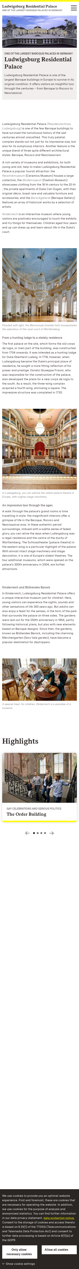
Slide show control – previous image (27, 833)
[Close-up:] (39, 680)
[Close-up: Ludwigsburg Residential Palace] (39, 31)
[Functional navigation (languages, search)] (74, 8)
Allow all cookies (56, 1249)
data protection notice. (59, 1218)
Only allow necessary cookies (19, 1252)
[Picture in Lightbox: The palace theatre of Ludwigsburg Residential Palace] (39, 449)
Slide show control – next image (51, 833)
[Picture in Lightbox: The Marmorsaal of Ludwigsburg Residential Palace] (39, 285)
